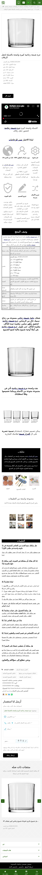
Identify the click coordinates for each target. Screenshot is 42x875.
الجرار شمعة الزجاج (22, 669)
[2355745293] (3, 694)
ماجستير (21, 867)
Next (39, 801)
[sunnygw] (9, 694)
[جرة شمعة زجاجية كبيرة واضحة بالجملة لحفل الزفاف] (21, 32)
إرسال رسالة (10, 755)
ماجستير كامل (13, 867)
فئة (31, 6)
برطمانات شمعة (24, 6)
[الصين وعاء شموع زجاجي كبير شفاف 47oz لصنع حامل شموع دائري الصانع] (21, 797)
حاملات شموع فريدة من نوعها (27, 673)
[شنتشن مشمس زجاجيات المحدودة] (3, 2)
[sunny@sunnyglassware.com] (6, 694)
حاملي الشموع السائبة (9, 673)
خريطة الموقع (29, 867)
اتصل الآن (8, 96)
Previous (2, 801)
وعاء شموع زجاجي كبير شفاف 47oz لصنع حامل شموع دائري (21, 821)
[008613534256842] (12, 694)
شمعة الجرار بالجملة (25, 677)
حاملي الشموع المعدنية (9, 677)
